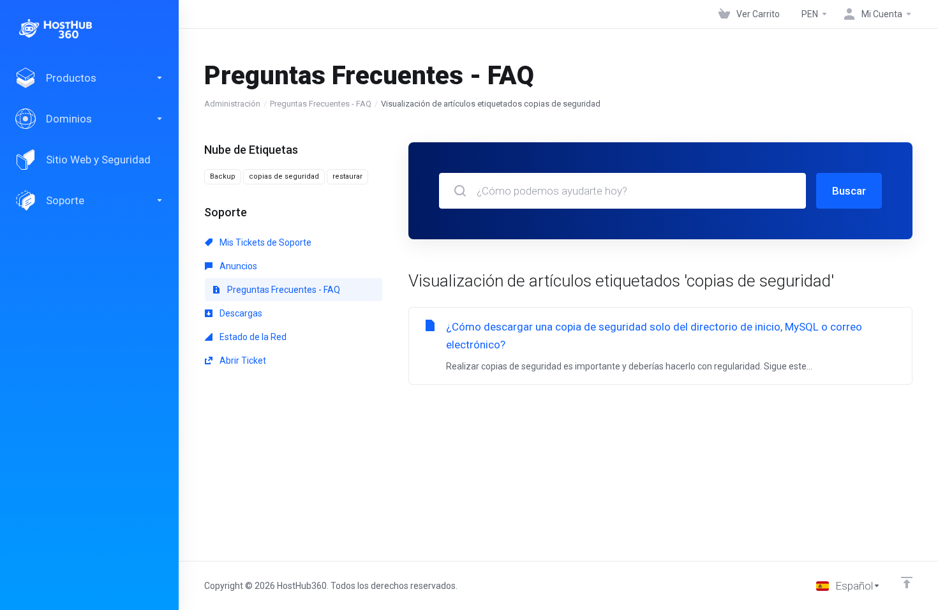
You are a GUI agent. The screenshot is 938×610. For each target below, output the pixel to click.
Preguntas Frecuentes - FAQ (320, 103)
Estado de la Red (252, 337)
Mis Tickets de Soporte (264, 242)
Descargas (240, 313)
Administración (232, 103)
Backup (222, 176)
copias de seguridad (284, 176)
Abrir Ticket (242, 360)
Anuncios (237, 266)
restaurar (347, 176)
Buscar (849, 190)
